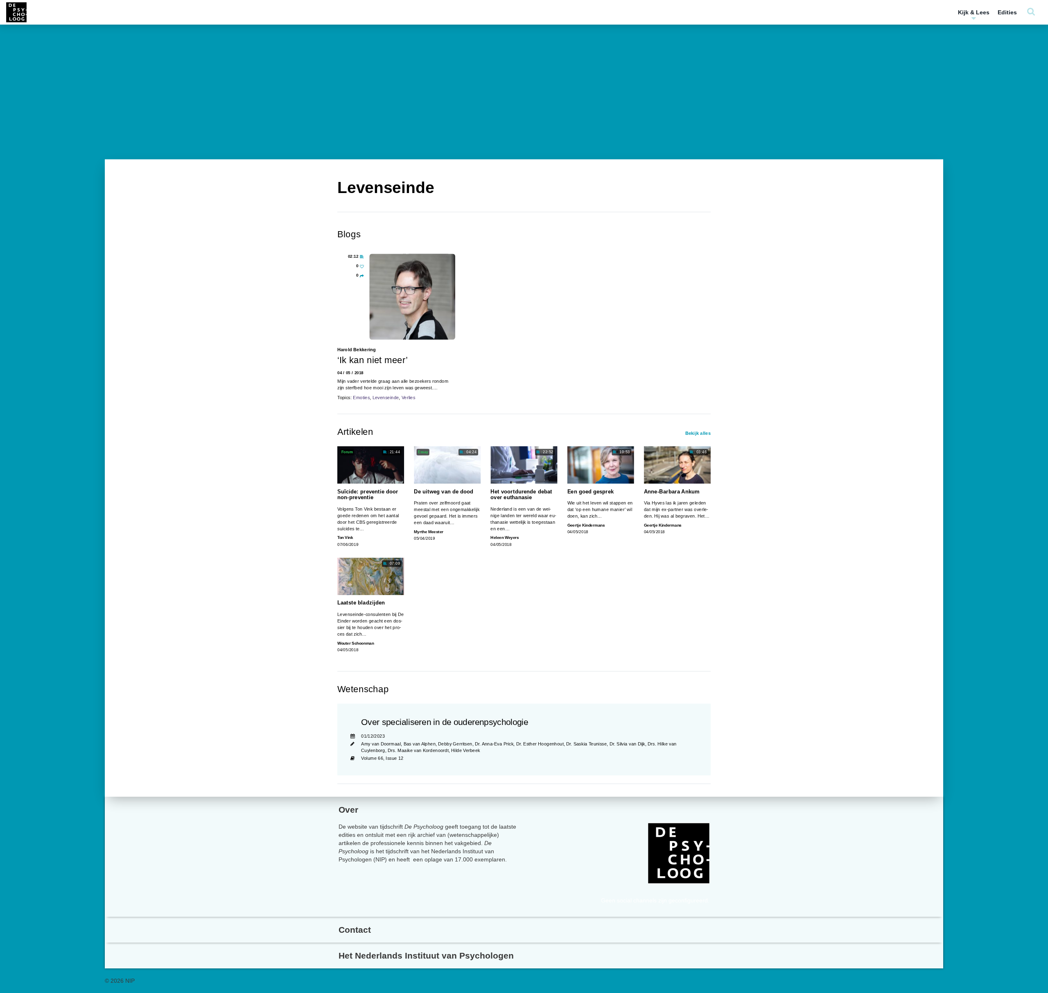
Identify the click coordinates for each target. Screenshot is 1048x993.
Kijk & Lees (973, 12)
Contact (355, 929)
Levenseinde (386, 397)
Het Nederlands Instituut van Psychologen (426, 955)
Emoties (361, 397)
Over (348, 809)
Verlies (409, 397)
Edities (1007, 12)
